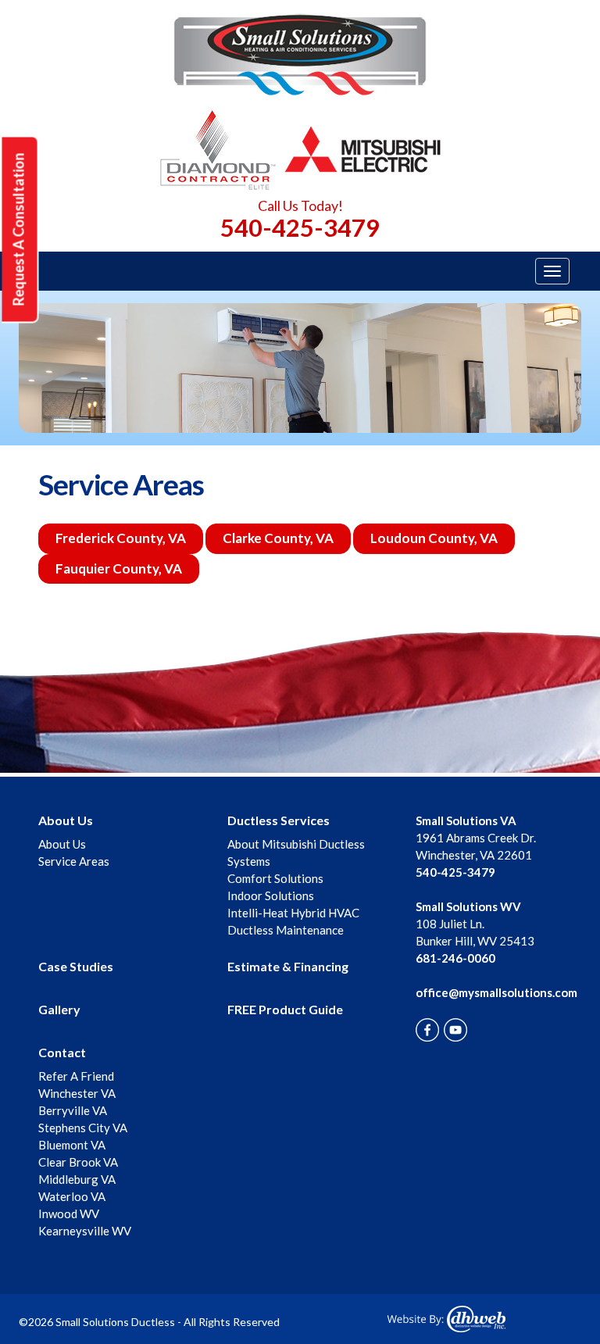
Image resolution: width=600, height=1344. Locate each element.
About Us (65, 820)
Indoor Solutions (270, 895)
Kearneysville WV (84, 1231)
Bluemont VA (71, 1145)
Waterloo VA (71, 1196)
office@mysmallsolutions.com (496, 992)
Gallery (59, 1009)
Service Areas (73, 861)
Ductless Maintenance (285, 930)
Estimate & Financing (287, 966)
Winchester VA (77, 1093)
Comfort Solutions (275, 878)
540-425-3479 (300, 227)
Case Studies (75, 966)
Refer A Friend (76, 1076)
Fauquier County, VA (118, 568)
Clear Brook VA (78, 1162)
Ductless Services (278, 820)
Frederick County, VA (120, 538)
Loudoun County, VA (434, 538)
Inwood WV (68, 1213)
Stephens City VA (82, 1128)
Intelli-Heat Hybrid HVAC (293, 913)
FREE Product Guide (285, 1009)
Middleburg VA (77, 1179)
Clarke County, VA (278, 538)
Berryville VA (72, 1110)
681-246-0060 (455, 958)
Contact (62, 1052)
